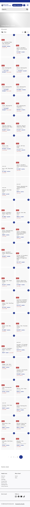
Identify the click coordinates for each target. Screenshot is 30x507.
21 (17, 457)
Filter (5, 32)
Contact (2, 477)
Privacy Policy (4, 481)
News (16, 477)
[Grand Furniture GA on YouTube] (21, 496)
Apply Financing (17, 5)
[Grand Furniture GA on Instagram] (16, 496)
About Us (3, 476)
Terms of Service (4, 486)
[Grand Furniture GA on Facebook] (18, 496)
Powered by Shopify (19, 504)
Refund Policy (4, 482)
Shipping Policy (4, 484)
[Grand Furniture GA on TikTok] (24, 496)
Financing (3, 479)
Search (16, 476)
